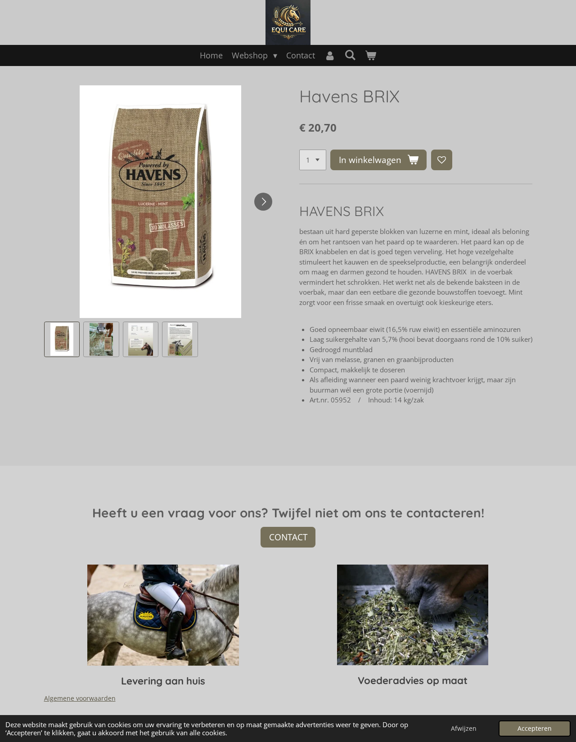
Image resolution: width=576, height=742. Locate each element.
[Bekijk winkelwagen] (370, 55)
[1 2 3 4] (312, 160)
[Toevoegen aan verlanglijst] (441, 160)
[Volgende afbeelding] (263, 202)
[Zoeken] (350, 55)
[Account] (330, 55)
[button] (62, 340)
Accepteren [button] (535, 728)
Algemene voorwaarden (80, 698)
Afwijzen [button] (464, 728)
